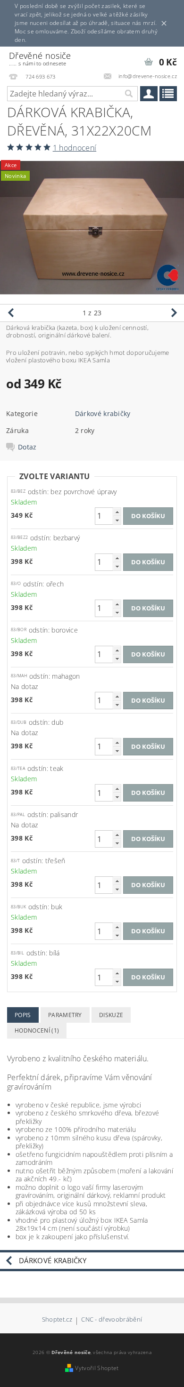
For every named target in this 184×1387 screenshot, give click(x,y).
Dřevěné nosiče (40, 58)
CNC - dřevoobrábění (111, 1319)
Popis (23, 1015)
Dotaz (27, 447)
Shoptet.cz (57, 1319)
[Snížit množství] (117, 520)
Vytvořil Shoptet (96, 1368)
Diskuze (111, 1015)
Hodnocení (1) (37, 1030)
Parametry (65, 1015)
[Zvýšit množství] (117, 511)
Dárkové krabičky (103, 413)
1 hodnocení (75, 148)
